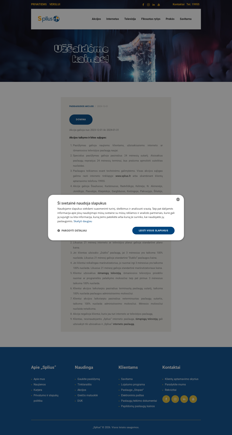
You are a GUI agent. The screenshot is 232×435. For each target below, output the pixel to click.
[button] (72, 230)
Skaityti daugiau (83, 221)
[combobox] (178, 199)
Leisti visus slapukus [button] (153, 230)
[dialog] (116, 217)
